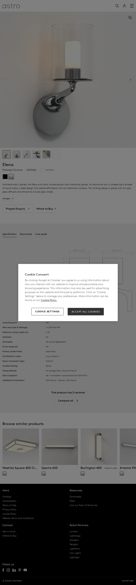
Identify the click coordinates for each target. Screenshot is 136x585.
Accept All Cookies (86, 311)
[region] (68, 292)
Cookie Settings (47, 311)
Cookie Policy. (49, 300)
